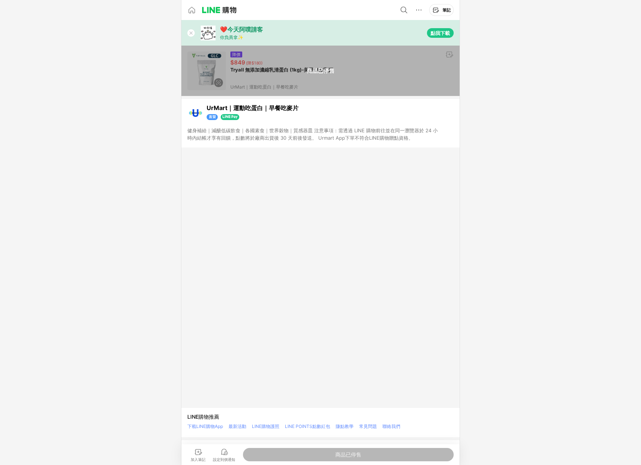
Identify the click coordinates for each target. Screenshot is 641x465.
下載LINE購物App (205, 426)
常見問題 (368, 426)
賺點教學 (345, 426)
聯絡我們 (391, 426)
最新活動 (237, 426)
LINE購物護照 (265, 426)
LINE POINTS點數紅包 (307, 426)
